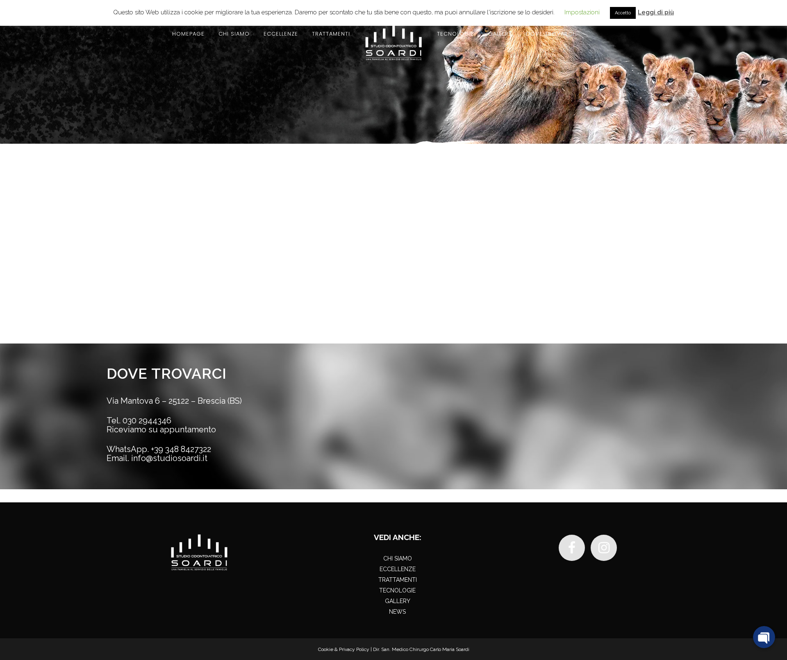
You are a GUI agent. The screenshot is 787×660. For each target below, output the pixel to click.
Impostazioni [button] (582, 12)
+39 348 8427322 (181, 449)
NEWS (397, 611)
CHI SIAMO (397, 558)
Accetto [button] (623, 13)
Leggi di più (656, 12)
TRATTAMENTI (397, 579)
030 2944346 (147, 420)
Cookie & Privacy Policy (343, 649)
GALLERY (397, 601)
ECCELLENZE (398, 569)
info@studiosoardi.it (169, 458)
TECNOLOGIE (397, 590)
